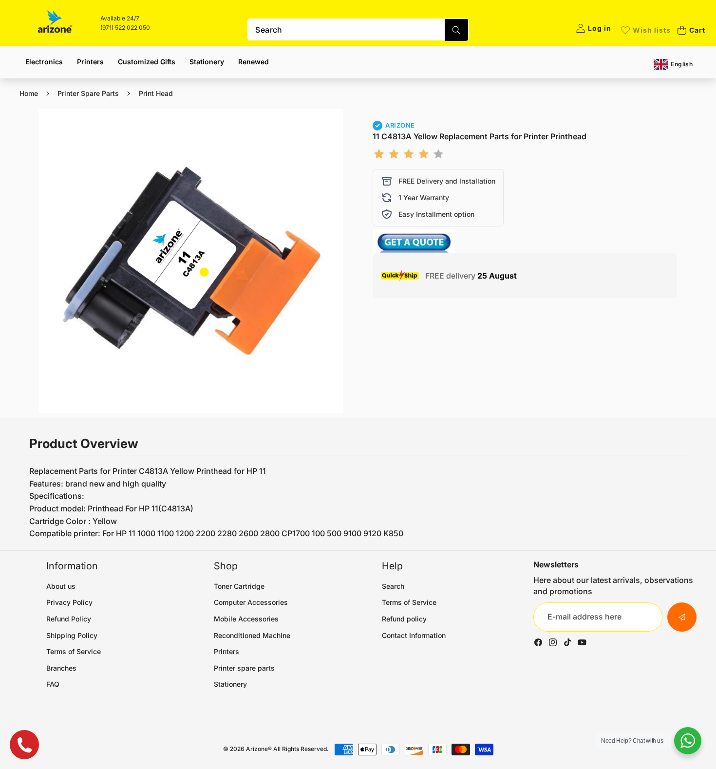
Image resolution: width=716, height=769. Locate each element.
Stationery (230, 684)
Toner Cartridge (239, 586)
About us (60, 586)
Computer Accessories (251, 602)
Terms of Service (73, 651)
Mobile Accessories (246, 619)
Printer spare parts (244, 668)
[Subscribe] (682, 617)
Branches (61, 668)
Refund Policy (68, 619)
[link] (646, 30)
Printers (226, 651)
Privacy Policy (69, 602)
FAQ (52, 684)
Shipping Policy (71, 635)
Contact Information (414, 635)
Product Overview (83, 443)
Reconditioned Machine (252, 635)
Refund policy (404, 619)
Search (393, 586)
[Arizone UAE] (55, 23)
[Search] (456, 30)
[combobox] (357, 30)
